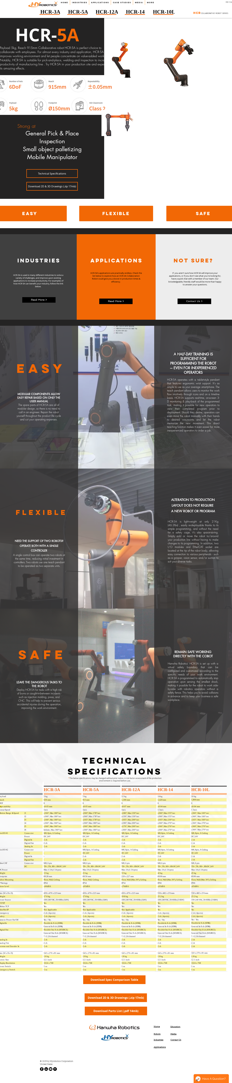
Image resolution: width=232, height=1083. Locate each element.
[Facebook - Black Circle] (42, 1069)
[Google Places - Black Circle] (55, 1069)
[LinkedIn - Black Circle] (46, 1069)
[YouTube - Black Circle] (50, 1069)
